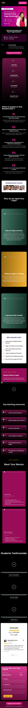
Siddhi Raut (14, 619)
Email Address (7, 684)
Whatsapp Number (7, 689)
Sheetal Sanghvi (8, 532)
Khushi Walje (14, 597)
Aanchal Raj (7, 494)
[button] (14, 389)
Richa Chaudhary (14, 575)
